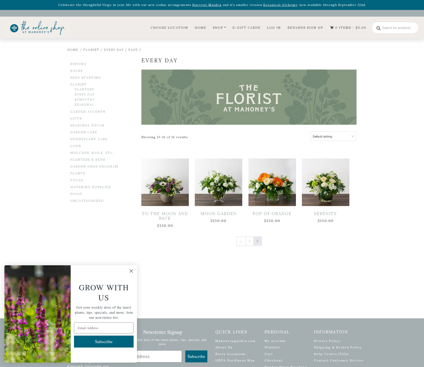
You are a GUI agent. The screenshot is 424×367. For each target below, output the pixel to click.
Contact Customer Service (339, 360)
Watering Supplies (90, 187)
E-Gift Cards (246, 28)
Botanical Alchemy (280, 5)
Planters (84, 89)
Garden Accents (87, 112)
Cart (269, 354)
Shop (218, 28)
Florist (91, 50)
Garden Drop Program (94, 166)
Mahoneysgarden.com (235, 341)
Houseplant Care (89, 139)
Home (200, 28)
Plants (77, 173)
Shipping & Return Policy (338, 347)
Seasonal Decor (87, 125)
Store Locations (230, 354)
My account (275, 341)
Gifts (76, 118)
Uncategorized (87, 201)
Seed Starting (85, 78)
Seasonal (84, 105)
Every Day (114, 50)
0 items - (350, 28)
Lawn (75, 146)
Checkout (273, 360)
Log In (274, 28)
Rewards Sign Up (305, 28)
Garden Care (83, 132)
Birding (78, 64)
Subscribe (196, 356)
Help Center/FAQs (331, 354)
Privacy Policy (327, 341)
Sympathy (85, 99)
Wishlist (272, 347)
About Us (224, 347)
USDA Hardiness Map (235, 360)
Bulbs (76, 71)
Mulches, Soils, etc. (92, 153)
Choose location (169, 28)
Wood (76, 194)
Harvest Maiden (207, 5)
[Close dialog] (131, 271)
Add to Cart (165, 178)
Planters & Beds (87, 160)
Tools (76, 180)
